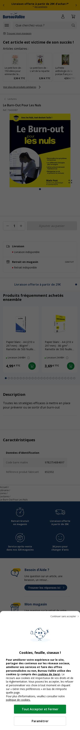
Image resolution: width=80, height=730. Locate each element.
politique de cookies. (18, 700)
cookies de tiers (48, 674)
